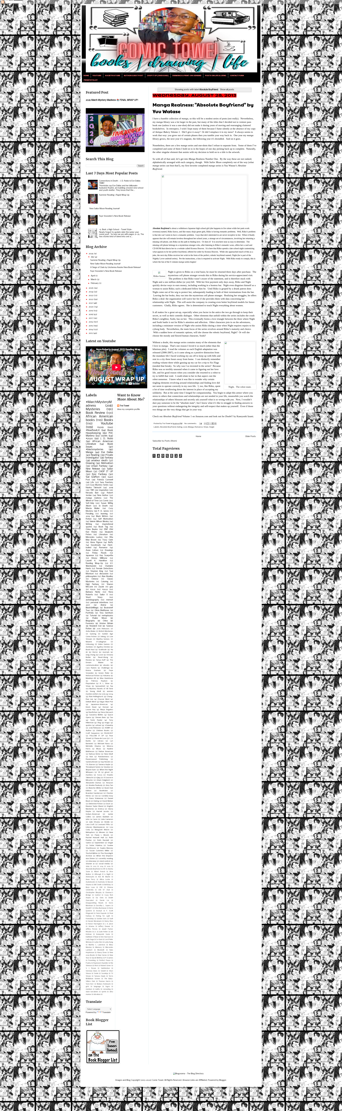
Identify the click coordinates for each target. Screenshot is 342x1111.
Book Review (95, 413)
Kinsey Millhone (99, 558)
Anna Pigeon (96, 542)
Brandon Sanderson (94, 793)
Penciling (90, 514)
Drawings (109, 550)
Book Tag (103, 527)
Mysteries (93, 409)
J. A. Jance (109, 924)
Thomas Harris (104, 981)
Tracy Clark (107, 540)
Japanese (90, 555)
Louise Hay (91, 710)
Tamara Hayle (99, 976)
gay (111, 587)
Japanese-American (99, 704)
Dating (179, 427)
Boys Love (90, 887)
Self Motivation (105, 519)
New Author (102, 495)
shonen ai (90, 864)
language (97, 986)
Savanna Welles (96, 715)
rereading (107, 989)
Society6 (104, 973)
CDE (100, 887)
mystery (89, 775)
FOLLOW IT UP (97, 736)
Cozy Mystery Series (99, 485)
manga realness (93, 498)
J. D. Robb (106, 438)
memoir (109, 600)
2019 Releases (103, 629)
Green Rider (103, 673)
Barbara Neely (93, 592)
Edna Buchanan (100, 908)
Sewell (103, 971)
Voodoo (107, 767)
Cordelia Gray (107, 796)
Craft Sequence (93, 733)
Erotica (101, 809)
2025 (91, 288)
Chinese (95, 579)
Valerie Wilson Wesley (99, 521)
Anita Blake (90, 631)
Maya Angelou (106, 710)
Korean (106, 707)
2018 (91, 314)
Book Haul (90, 650)
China (105, 621)
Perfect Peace (104, 960)
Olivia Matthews (102, 610)
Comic (105, 501)
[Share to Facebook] (212, 423)
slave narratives (92, 992)
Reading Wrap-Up (94, 563)
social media (104, 864)
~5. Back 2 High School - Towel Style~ (115, 229)
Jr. (95, 932)
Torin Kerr (90, 984)
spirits (104, 992)
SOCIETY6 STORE (112, 75)
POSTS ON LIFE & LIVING (215, 75)
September (99, 843)
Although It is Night (102, 874)
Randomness (103, 757)
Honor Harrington (95, 924)
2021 (91, 303)
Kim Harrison (106, 937)
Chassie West (104, 699)
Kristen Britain (106, 623)
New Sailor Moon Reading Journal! (105, 209)
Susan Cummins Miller (99, 851)
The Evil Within (92, 853)
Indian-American (93, 814)
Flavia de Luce (100, 738)
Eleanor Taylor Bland (94, 806)
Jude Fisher (103, 932)
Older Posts (250, 436)
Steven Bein (100, 718)
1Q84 (98, 778)
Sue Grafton (93, 477)
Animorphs (90, 877)
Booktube (104, 791)
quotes (89, 725)
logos (108, 986)
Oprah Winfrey (97, 958)
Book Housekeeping (99, 431)
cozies (104, 436)
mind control (105, 861)
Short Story (94, 597)
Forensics (90, 623)
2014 (91, 329)
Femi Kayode (101, 913)
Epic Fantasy (99, 474)
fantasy (109, 458)
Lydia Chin (98, 942)
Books (108, 420)
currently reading (105, 859)
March (94, 279)
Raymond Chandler (100, 963)
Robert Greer (106, 965)
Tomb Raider (96, 720)
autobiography (92, 600)
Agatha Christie (103, 647)
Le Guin (99, 939)
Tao (111, 718)
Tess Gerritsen (106, 613)
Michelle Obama (93, 746)
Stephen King (96, 571)
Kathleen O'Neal (92, 937)
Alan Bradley (107, 576)
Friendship (90, 919)
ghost (107, 772)
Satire (88, 843)
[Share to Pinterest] (215, 423)
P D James (109, 958)
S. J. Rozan (91, 968)
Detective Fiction (96, 804)
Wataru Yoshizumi (104, 984)
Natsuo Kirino (94, 754)
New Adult (108, 754)
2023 (91, 295)
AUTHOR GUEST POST (133, 75)
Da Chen (99, 898)
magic (107, 723)
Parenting (92, 960)
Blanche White (95, 788)
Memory (98, 947)
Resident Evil (95, 626)
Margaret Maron (102, 830)
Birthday (107, 885)
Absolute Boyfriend (161, 228)
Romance (199, 427)
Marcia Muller (93, 508)
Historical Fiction (93, 676)
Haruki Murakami (95, 921)
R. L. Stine (104, 684)
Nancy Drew (102, 952)
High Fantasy (92, 584)
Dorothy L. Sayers (103, 906)
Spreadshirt (100, 686)
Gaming (93, 634)
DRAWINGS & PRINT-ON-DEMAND (186, 75)
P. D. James (103, 511)
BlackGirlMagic (92, 608)
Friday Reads (99, 553)
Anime (103, 605)
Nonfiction (93, 712)
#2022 (105, 589)
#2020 (89, 438)
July (93, 257)
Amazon (109, 783)
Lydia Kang (108, 942)
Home (198, 436)
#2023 (99, 775)
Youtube (107, 423)
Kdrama (106, 676)
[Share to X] (210, 423)
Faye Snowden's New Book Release (115, 216)
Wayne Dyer (91, 770)
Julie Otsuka (94, 822)
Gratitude (103, 650)
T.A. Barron (90, 765)
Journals (106, 652)
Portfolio (90, 613)
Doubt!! (89, 908)
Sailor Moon (215, 162)
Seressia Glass (91, 971)
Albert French (99, 872)
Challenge (105, 668)
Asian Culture (92, 550)
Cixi (96, 796)
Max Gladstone (106, 678)
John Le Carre (92, 819)
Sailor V (104, 595)
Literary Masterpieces (95, 827)
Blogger (222, 1080)
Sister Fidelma (95, 846)
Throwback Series (93, 767)
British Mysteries (106, 631)
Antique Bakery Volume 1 (167, 132)
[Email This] (205, 423)
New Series (102, 955)
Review (89, 660)
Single (211, 427)
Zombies (89, 647)
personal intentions (99, 602)
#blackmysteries (94, 449)
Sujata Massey (106, 848)
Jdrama (91, 926)
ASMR (107, 728)
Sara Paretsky (106, 482)
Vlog (99, 723)
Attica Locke (105, 879)
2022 (91, 299)
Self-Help (90, 503)
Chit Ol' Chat (104, 890)
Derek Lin (104, 900)
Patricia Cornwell (105, 480)
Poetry (88, 963)
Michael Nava (104, 744)
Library (100, 741)
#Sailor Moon (99, 618)
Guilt (111, 919)
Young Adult (95, 691)
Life (92, 482)
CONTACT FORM (237, 75)
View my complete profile (128, 409)
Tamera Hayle (104, 765)
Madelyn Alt (91, 678)
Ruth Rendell (103, 840)
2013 (91, 333)
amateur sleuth (99, 460)
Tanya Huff (101, 660)
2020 (91, 307)
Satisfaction (105, 968)
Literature (103, 535)
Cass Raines (91, 668)
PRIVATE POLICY (91, 80)
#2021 (92, 589)
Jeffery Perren (92, 929)
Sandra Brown (92, 762)
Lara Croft (90, 825)
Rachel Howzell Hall (95, 838)
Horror (95, 652)
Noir (91, 757)
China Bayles (92, 529)
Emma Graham (93, 670)
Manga (191, 427)
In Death (103, 506)
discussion (103, 574)
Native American (106, 752)
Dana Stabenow (96, 798)
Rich (96, 965)
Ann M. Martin (104, 877)
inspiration (103, 490)
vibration (97, 994)
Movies (102, 832)
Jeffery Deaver (104, 926)
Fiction (89, 519)
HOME (86, 75)
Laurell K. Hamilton (96, 561)
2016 (91, 322)
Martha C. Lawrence (97, 945)
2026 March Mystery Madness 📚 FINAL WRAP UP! (112, 100)
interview (92, 861)
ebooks (106, 665)
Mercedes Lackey (94, 537)
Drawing (90, 463)
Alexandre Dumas (93, 783)
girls (87, 986)
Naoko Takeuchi (93, 488)
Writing (89, 524)
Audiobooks (90, 882)
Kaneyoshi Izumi (103, 934)
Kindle (107, 822)
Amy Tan (109, 785)
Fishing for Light (103, 916)
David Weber (107, 801)
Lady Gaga (90, 939)
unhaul (98, 725)
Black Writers (102, 516)
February (95, 283)
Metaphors (90, 832)
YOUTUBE (97, 75)
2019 (91, 311)
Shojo (205, 427)
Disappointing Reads (94, 903)
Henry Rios (108, 921)
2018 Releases (95, 728)
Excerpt (99, 911)
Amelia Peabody (95, 785)
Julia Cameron (107, 819)
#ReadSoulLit (93, 430)
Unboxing (90, 644)
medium (89, 989)
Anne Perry (90, 879)
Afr (104, 869)
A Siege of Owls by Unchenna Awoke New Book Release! (115, 267)
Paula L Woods (102, 835)
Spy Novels (105, 762)
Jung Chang (90, 655)
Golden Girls (101, 919)
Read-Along (103, 657)
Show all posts (227, 90)
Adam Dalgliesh (103, 780)
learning (104, 514)
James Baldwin (102, 817)
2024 (91, 292)
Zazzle (101, 587)
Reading (95, 455)
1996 (88, 866)
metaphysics (107, 616)
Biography (90, 621)
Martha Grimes (103, 639)
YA (99, 772)
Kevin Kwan (91, 707)
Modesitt (100, 950)
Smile (96, 973)
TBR (92, 490)
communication (92, 665)
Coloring (104, 582)
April (93, 276)
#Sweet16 (109, 725)
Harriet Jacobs (102, 812)
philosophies (91, 576)
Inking (103, 637)
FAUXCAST (108, 733)
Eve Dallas (107, 452)
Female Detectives (104, 568)
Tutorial (93, 616)
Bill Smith (98, 885)
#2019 (100, 427)
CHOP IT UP (106, 471)
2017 (91, 318)
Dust (108, 804)
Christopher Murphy (94, 892)
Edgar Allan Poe (106, 702)
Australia (101, 882)
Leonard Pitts (104, 825)
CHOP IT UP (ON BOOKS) (158, 75)
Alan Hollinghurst (96, 697)
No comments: (190, 424)
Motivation (107, 463)
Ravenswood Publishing (97, 759)
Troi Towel (124, 406)
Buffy (110, 542)
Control (97, 895)
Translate (106, 1012)
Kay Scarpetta (106, 555)
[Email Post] (200, 424)
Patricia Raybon (99, 681)
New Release (93, 469)
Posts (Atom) (171, 441)
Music (98, 749)
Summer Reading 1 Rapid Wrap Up (114, 195)
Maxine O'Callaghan (96, 642)
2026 (91, 254)
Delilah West (91, 702)
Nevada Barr (92, 493)
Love (185, 427)
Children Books (102, 731)
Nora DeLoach (107, 712)
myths (97, 989)
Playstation (90, 684)
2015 (91, 326)
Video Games (104, 644)
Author (89, 731)
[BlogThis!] (207, 423)
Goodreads (96, 545)
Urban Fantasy (99, 466)
